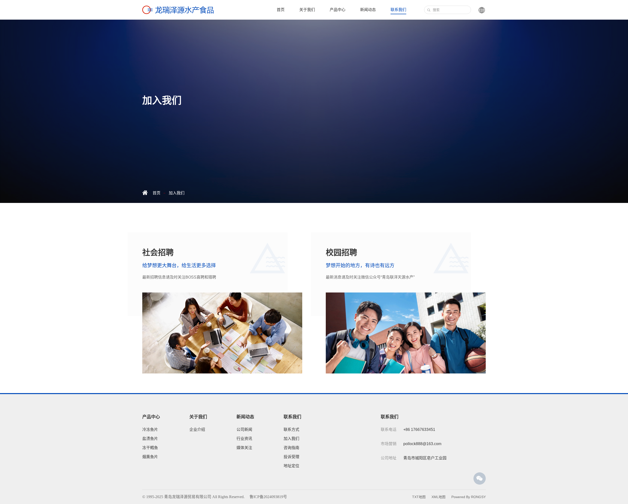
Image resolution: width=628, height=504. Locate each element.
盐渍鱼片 (150, 439)
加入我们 (176, 193)
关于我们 (307, 10)
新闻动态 (368, 10)
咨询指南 (291, 448)
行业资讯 (244, 439)
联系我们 (398, 10)
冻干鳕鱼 (150, 448)
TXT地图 (419, 497)
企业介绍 (197, 429)
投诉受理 (291, 457)
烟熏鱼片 (150, 457)
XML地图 (438, 497)
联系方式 (291, 429)
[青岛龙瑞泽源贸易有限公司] (178, 10)
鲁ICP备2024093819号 (268, 497)
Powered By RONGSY (468, 497)
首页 (281, 10)
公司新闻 (244, 429)
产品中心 (337, 10)
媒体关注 (244, 448)
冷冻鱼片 (150, 429)
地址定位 (291, 466)
